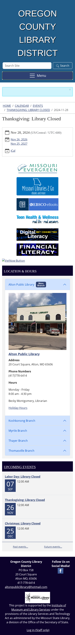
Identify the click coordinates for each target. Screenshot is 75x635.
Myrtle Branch (18, 431)
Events (38, 106)
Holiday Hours (18, 408)
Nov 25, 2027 (19, 144)
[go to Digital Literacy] (37, 234)
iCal (13, 151)
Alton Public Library (27, 284)
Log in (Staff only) (38, 630)
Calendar (22, 106)
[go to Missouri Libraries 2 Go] (37, 186)
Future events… (53, 546)
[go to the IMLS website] (37, 597)
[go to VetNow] (37, 261)
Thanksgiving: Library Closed (28, 110)
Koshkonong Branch (22, 421)
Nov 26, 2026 (19, 139)
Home (7, 106)
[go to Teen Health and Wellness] (37, 219)
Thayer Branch (18, 441)
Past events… (20, 546)
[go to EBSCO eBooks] (37, 204)
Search (64, 66)
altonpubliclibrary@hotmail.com (26, 587)
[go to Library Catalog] (37, 168)
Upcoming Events (20, 467)
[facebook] (60, 570)
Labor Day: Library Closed (22, 477)
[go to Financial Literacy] (37, 249)
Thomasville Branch (21, 451)
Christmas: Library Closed (22, 523)
